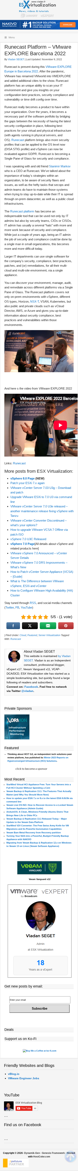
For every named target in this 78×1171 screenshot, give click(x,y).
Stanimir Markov (60, 166)
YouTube (26, 607)
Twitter (9, 607)
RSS (33, 603)
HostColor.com (41, 1156)
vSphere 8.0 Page (22, 478)
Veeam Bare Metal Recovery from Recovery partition (33, 832)
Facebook (31, 686)
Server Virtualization (49, 635)
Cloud (23, 635)
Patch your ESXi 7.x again (27, 483)
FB (17, 607)
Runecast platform (22, 211)
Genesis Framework (53, 1153)
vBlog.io (13, 1073)
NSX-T (34, 301)
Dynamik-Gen (32, 1153)
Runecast (17, 140)
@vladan (27, 691)
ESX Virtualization (39, 10)
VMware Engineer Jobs (23, 1078)
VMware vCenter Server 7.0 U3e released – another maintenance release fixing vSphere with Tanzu (42, 511)
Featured (32, 635)
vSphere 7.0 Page (22, 544)
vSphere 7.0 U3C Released (28, 539)
